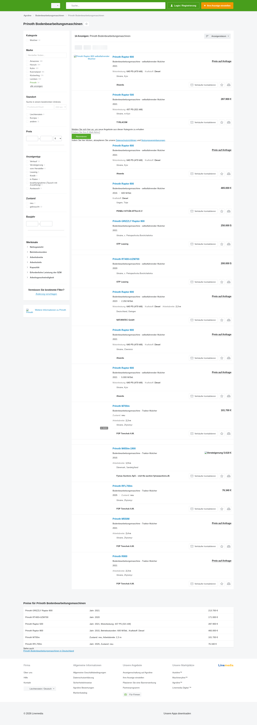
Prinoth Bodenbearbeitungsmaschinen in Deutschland (48, 651)
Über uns (28, 672)
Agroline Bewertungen (83, 687)
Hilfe (26, 677)
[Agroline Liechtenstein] (35, 5)
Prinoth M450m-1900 (124, 448)
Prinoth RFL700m (122, 486)
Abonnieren (81, 136)
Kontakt (27, 682)
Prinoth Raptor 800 (123, 57)
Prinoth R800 (120, 556)
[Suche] (69, 5)
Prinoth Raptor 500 (123, 95)
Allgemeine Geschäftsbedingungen (89, 672)
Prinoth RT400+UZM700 (126, 259)
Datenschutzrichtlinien (126, 140)
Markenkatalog (80, 693)
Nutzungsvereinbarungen (153, 140)
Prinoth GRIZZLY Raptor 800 (129, 221)
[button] (221, 85)
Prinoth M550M (121, 519)
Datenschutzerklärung (83, 677)
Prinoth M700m (121, 406)
